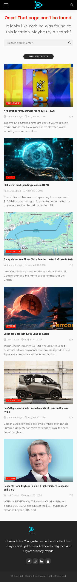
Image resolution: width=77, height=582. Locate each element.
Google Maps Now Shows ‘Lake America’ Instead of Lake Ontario (38, 259)
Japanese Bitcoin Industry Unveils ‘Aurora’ (27, 333)
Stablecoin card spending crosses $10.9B (26, 185)
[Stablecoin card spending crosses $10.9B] (38, 159)
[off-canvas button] (6, 5)
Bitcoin (11, 326)
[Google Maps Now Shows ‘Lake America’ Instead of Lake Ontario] (38, 234)
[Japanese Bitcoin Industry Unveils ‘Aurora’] (38, 308)
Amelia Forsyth (15, 116)
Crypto (10, 177)
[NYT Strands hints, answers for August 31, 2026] (38, 85)
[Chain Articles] (38, 4)
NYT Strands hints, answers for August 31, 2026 (29, 110)
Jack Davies (13, 339)
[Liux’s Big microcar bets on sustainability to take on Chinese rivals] (38, 382)
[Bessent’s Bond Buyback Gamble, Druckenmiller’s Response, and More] (38, 460)
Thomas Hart (14, 190)
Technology (13, 103)
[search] (71, 5)
